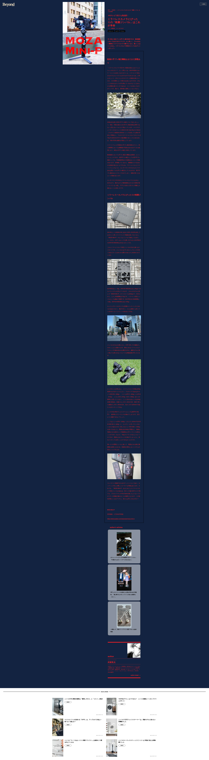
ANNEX (114, 10)
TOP (109, 10)
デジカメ (123, 31)
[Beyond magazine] (9, 5)
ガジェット (111, 31)
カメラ (117, 31)
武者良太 (113, 28)
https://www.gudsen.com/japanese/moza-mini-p (121, 519)
